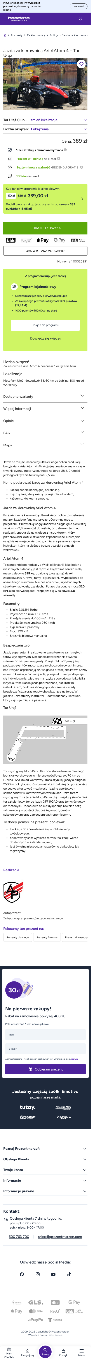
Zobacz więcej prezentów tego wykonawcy (33, 918)
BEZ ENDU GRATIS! (65, 167)
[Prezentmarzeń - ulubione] (80, 19)
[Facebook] (22, 1274)
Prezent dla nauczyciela (79, 937)
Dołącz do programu (45, 325)
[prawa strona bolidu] (45, 84)
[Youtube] (53, 1274)
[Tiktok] (69, 1274)
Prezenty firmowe (47, 937)
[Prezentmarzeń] (19, 18)
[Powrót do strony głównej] (4, 35)
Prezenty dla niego (18, 937)
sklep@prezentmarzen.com (60, 1237)
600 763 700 (19, 1237)
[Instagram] (37, 1274)
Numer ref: (64, 261)
